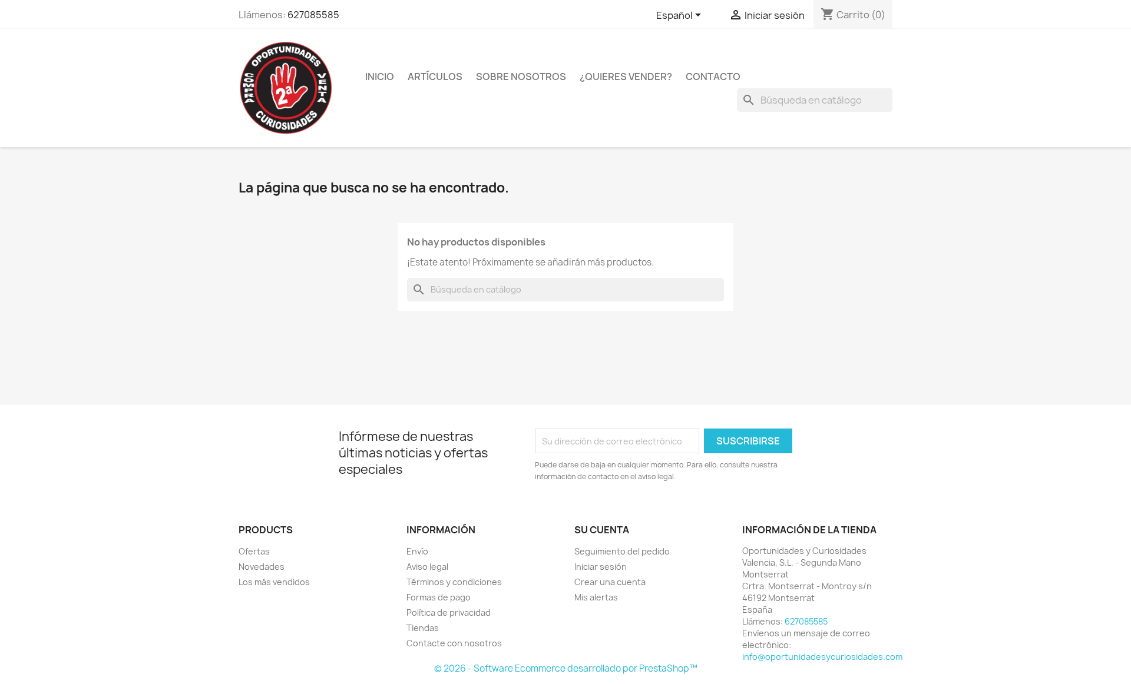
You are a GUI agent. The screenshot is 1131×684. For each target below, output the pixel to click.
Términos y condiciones (454, 581)
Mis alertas (596, 597)
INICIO (379, 76)
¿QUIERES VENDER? (626, 76)
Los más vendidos (274, 581)
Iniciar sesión (600, 566)
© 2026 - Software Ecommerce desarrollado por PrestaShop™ (565, 668)
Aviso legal (427, 566)
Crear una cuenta (610, 581)
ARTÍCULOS (435, 76)
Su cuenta (601, 529)
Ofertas (254, 551)
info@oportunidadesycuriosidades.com (822, 656)
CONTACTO (713, 76)
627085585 (313, 14)
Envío (417, 551)
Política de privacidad (448, 612)
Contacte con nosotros (454, 643)
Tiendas (422, 627)
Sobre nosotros (521, 76)
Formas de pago (438, 597)
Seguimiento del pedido (622, 551)
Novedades (262, 566)
